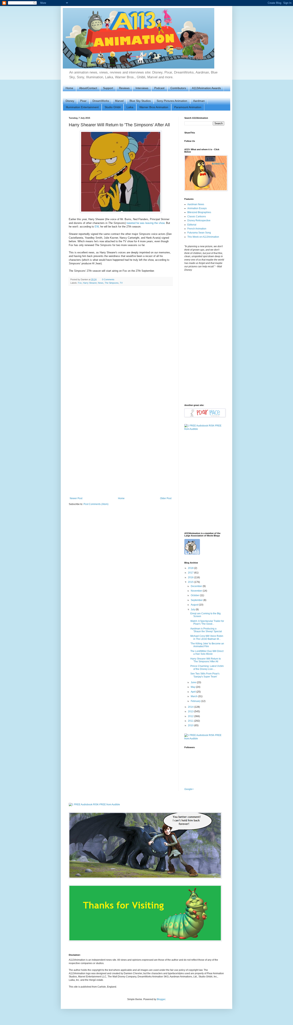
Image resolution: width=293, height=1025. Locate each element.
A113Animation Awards (206, 88)
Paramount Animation (187, 107)
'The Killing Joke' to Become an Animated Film (207, 645)
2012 (191, 716)
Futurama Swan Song (199, 232)
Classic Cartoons (196, 216)
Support (108, 88)
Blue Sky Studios (140, 100)
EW (97, 226)
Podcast (159, 88)
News (100, 283)
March (194, 696)
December (197, 586)
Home (69, 88)
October (195, 595)
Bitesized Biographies (199, 212)
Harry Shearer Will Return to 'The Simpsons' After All (205, 660)
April (193, 691)
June (194, 682)
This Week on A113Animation (203, 236)
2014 (191, 707)
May (193, 687)
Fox (80, 283)
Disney (70, 100)
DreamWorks (100, 100)
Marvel (119, 100)
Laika (130, 107)
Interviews (142, 88)
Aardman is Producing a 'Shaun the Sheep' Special (206, 630)
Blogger (161, 999)
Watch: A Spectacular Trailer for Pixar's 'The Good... (207, 622)
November (197, 590)
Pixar (83, 100)
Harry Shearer (90, 283)
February (196, 701)
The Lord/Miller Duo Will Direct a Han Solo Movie (206, 652)
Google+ (189, 789)
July (193, 609)
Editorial (191, 224)
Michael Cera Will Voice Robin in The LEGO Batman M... (206, 637)
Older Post (165, 498)
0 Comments (108, 279)
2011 (191, 720)
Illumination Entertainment (82, 107)
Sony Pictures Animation (172, 100)
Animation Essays (197, 208)
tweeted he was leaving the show (145, 222)
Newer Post (76, 498)
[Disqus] (120, 340)
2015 (191, 582)
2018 (191, 568)
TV (121, 283)
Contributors (178, 88)
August (195, 604)
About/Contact (88, 88)
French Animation (196, 228)
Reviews (124, 88)
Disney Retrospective (198, 220)
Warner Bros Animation (153, 107)
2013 (191, 711)
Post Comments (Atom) (96, 504)
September (197, 600)
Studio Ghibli (113, 107)
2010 (191, 725)
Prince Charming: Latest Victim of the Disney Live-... (207, 667)
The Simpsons (112, 283)
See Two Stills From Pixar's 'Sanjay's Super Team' (204, 675)
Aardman (199, 100)
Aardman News (195, 204)
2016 (191, 577)
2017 (191, 572)
